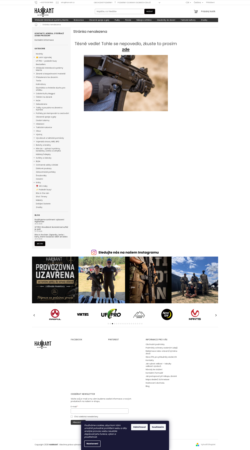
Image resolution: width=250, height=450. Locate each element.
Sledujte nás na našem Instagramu (128, 252)
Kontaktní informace (44, 40)
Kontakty (150, 360)
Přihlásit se (78, 422)
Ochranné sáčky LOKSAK (47, 165)
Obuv (38, 131)
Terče (38, 80)
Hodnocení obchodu (155, 383)
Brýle (38, 161)
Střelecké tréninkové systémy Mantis (49, 69)
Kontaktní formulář (154, 373)
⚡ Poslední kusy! (43, 189)
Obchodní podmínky (103, 2)
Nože (38, 100)
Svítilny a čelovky (43, 158)
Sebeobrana (41, 104)
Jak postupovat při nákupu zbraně (161, 376)
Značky (39, 207)
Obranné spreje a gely (46, 117)
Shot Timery (41, 196)
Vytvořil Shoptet (208, 444)
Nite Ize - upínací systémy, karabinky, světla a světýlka (48, 149)
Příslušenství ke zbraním (47, 77)
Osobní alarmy (42, 120)
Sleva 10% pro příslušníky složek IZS (161, 357)
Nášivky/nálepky (43, 154)
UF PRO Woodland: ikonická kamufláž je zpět (51, 228)
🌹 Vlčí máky (42, 186)
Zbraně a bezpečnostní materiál (50, 73)
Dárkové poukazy (44, 168)
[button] (108, 323)
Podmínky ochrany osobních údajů (134, 2)
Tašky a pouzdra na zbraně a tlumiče (49, 108)
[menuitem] (51, 20)
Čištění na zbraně (44, 97)
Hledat (149, 11)
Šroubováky (41, 175)
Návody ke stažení (154, 369)
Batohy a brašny (43, 145)
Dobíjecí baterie (43, 203)
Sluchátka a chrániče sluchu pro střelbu (50, 88)
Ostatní (39, 179)
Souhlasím (158, 427)
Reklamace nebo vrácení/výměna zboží (161, 352)
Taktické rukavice (44, 127)
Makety (39, 200)
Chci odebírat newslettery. (86, 416)
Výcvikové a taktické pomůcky (50, 138)
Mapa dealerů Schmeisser (157, 379)
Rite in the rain (42, 193)
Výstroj (39, 134)
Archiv (40, 243)
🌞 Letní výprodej (44, 57)
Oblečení (40, 124)
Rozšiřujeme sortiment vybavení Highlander (49, 221)
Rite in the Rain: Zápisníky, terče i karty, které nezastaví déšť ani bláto (51, 236)
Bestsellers (41, 64)
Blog (147, 386)
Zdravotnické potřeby (46, 172)
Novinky (39, 53)
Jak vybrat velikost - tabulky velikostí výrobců (158, 365)
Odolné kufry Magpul (45, 93)
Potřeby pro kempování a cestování (52, 113)
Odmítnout (139, 427)
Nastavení (92, 443)
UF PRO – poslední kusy (46, 61)
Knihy (38, 182)
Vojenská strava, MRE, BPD (47, 141)
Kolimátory (41, 84)
